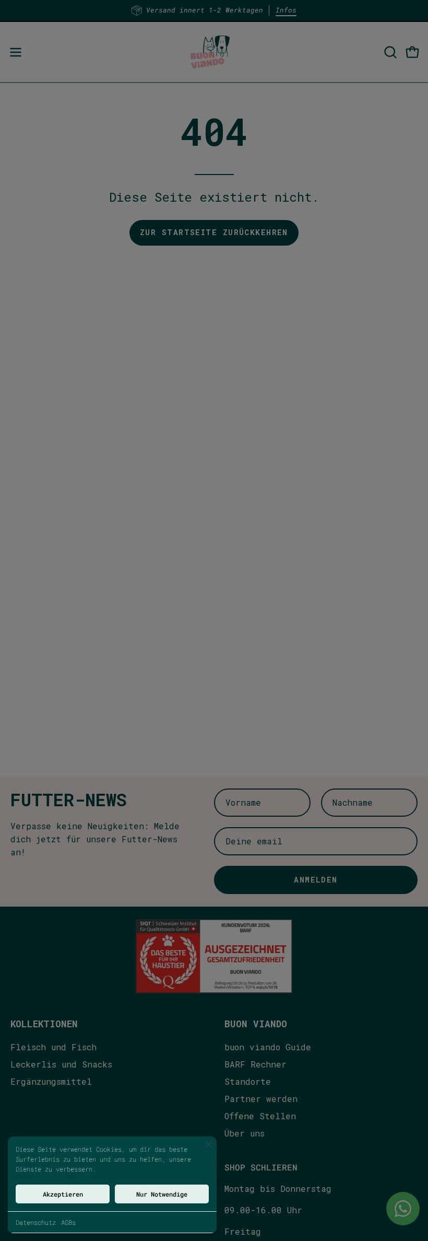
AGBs (68, 1222)
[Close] (209, 1144)
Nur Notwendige (161, 1194)
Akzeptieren (63, 1194)
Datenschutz (36, 1222)
